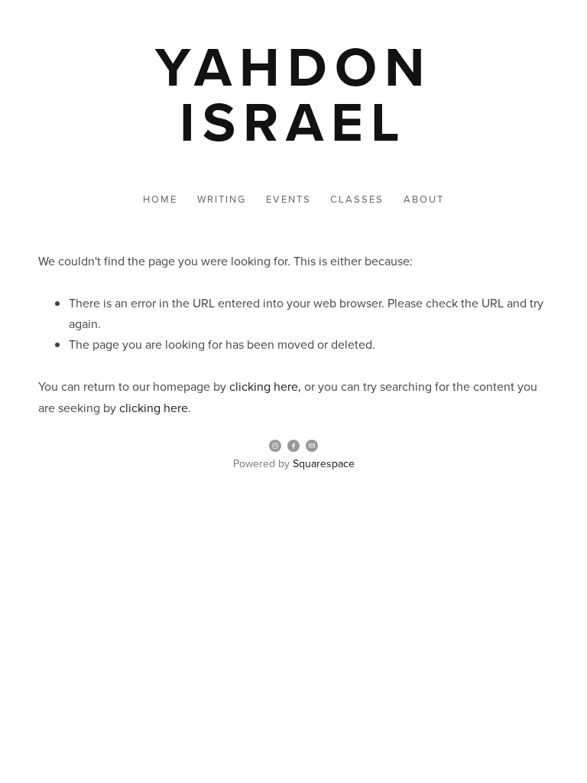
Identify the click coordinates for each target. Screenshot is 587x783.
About (424, 199)
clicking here (263, 386)
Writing (221, 199)
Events (288, 199)
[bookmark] (293, 93)
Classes (357, 199)
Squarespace (324, 463)
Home (160, 199)
